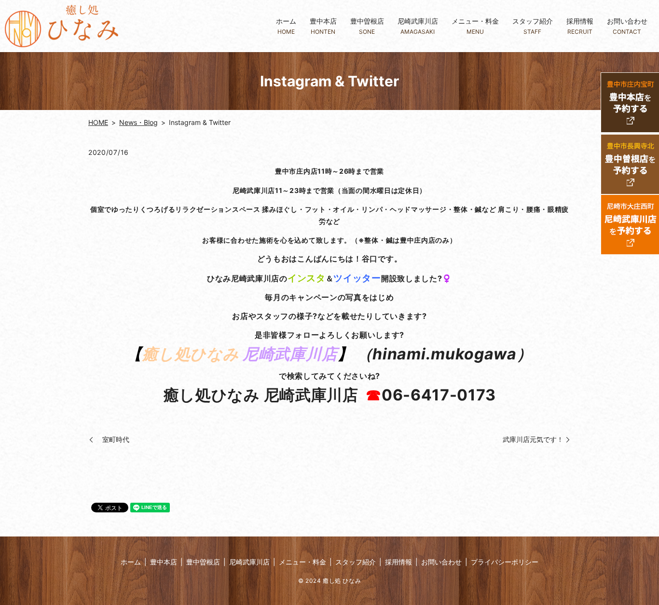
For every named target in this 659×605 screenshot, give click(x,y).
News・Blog (138, 122)
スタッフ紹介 (532, 26)
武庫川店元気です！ (533, 439)
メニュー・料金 (475, 26)
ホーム (286, 26)
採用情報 (579, 26)
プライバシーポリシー (504, 562)
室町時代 (112, 439)
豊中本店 (323, 26)
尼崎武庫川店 (418, 26)
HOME (98, 122)
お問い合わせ (627, 26)
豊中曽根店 (367, 26)
